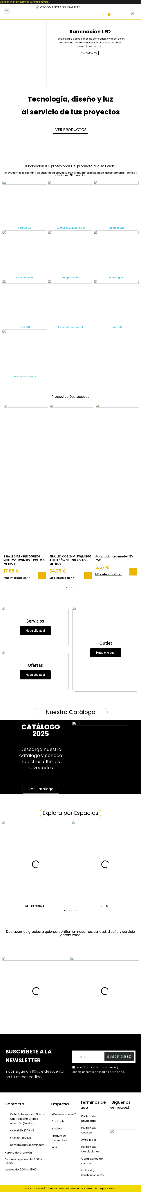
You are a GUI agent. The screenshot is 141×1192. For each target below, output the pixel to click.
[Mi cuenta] (95, 12)
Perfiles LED (25, 228)
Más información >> (17, 578)
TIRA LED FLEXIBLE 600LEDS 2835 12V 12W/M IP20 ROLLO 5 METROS (24, 560)
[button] (18, 11)
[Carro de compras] (107, 12)
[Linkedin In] (121, 1123)
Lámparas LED (70, 277)
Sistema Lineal (24, 277)
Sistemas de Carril (25, 376)
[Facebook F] (128, 1117)
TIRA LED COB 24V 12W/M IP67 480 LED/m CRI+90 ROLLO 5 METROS (70, 560)
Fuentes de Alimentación (70, 228)
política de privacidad (109, 1072)
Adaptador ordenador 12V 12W (114, 558)
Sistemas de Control (70, 327)
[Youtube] (113, 1123)
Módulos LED (116, 228)
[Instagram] (121, 1117)
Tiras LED (24, 327)
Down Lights (116, 277)
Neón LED (116, 327)
